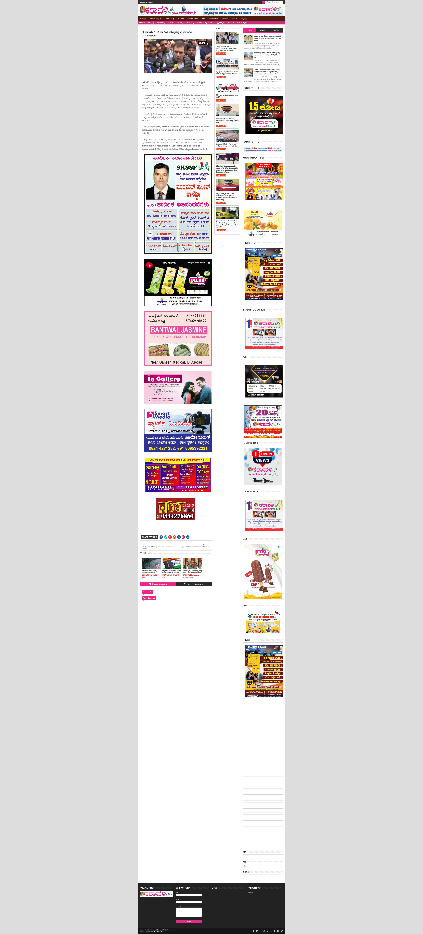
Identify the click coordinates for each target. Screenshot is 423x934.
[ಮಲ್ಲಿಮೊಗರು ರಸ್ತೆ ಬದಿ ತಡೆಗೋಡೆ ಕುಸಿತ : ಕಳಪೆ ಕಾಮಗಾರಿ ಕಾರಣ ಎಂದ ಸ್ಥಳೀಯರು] (227, 132)
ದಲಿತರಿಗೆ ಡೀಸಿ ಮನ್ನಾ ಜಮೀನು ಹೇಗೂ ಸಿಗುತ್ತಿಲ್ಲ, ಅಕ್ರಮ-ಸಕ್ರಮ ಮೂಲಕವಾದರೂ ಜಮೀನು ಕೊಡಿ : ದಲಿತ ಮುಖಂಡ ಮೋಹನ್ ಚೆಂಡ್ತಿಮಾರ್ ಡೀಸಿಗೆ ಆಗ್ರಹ (227, 169)
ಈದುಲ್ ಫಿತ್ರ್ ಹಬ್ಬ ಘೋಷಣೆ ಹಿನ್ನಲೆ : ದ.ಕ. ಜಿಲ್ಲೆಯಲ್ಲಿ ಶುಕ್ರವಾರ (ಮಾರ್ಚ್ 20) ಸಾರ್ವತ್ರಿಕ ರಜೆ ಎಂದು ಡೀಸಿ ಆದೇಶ (267, 38)
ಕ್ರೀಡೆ (203, 18)
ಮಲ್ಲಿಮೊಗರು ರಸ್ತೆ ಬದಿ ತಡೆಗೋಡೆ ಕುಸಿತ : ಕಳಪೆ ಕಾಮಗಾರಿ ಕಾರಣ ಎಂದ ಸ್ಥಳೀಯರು (226, 145)
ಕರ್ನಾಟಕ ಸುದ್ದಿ (169, 18)
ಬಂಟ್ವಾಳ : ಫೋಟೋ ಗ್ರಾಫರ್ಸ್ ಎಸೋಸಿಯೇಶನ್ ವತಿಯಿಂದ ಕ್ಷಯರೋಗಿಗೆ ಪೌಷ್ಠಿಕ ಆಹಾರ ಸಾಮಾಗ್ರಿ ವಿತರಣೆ (227, 48)
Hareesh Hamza (159, 931)
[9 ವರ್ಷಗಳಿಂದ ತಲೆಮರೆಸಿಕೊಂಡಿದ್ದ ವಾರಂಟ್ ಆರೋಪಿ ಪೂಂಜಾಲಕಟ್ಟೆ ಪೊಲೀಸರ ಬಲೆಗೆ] (227, 106)
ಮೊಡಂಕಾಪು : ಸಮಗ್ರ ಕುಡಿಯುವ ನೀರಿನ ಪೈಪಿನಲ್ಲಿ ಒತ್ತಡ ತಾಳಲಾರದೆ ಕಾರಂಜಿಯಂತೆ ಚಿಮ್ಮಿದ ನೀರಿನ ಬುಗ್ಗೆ (267, 55)
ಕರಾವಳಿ (217, 28)
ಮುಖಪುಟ (143, 18)
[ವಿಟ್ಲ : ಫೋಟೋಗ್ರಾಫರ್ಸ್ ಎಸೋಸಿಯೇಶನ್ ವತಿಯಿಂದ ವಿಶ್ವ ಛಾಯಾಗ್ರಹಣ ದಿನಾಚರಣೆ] (227, 60)
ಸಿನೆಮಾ (234, 18)
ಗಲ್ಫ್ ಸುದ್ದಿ (244, 18)
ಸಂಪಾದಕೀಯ (213, 18)
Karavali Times (156, 930)
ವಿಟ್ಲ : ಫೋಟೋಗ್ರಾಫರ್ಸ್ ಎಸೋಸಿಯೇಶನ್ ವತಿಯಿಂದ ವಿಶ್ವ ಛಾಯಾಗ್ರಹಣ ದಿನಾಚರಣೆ (227, 73)
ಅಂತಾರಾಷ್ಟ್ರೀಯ (193, 18)
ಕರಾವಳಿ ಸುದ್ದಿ (154, 18)
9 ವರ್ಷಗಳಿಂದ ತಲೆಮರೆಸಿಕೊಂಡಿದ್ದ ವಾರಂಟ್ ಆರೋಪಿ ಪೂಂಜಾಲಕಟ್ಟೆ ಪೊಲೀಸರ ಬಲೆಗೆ (227, 120)
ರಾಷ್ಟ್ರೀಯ (181, 18)
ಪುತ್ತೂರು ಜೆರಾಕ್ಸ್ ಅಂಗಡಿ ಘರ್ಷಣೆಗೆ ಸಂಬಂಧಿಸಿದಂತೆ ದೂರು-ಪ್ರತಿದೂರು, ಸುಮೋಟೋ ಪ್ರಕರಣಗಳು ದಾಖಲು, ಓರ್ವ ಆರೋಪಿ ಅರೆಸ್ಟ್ (226, 196)
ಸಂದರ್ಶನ (225, 18)
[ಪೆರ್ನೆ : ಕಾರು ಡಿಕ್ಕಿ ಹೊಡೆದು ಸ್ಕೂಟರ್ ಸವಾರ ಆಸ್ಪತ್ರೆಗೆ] (227, 83)
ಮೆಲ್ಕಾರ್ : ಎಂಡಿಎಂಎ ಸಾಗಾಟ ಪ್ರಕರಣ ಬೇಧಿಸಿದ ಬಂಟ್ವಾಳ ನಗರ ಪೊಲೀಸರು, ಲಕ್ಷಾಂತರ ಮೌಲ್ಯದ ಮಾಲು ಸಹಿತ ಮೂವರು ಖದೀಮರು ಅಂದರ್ (267, 71)
